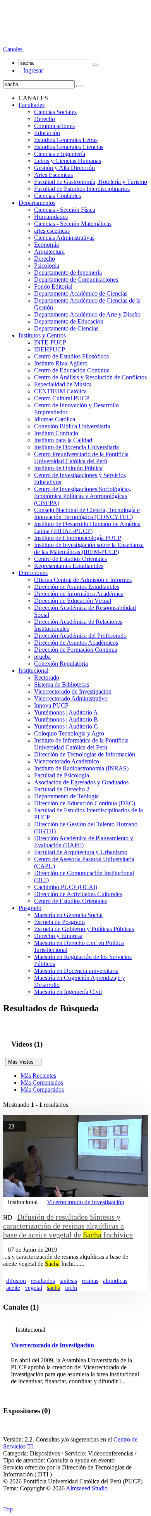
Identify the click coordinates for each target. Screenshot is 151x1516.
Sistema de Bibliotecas (61, 684)
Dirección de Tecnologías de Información (84, 754)
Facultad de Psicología (61, 775)
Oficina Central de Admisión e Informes (83, 579)
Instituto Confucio (56, 433)
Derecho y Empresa (58, 936)
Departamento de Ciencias (66, 328)
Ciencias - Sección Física (64, 209)
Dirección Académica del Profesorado (80, 635)
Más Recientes (38, 1075)
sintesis (68, 1280)
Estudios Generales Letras (66, 140)
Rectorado (46, 677)
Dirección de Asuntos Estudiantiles (76, 586)
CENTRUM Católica (60, 391)
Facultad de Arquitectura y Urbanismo (80, 852)
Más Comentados (42, 1082)
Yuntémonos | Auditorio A (66, 712)
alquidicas (115, 1280)
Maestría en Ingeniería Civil (68, 991)
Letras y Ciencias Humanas (67, 160)
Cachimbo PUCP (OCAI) (65, 887)
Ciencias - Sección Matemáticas (73, 223)
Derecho (44, 119)
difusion (16, 1280)
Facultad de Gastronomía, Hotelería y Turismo (90, 181)
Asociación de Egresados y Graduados (81, 782)
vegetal (33, 1287)
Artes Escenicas (53, 174)
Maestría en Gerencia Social (68, 915)
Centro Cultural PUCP (61, 398)
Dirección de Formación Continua (75, 649)
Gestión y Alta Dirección (64, 167)
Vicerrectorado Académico (66, 761)
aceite (13, 1287)
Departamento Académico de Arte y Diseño (87, 314)
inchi (71, 1287)
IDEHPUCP (49, 349)
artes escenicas (52, 230)
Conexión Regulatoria (61, 663)
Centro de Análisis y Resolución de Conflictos (90, 377)
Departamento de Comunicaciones (76, 279)
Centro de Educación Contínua (72, 370)
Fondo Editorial (53, 286)
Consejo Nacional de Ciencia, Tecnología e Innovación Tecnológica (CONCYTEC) (87, 513)
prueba (42, 656)
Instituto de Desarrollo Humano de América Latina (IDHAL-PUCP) (87, 527)
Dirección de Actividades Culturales (78, 894)
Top (8, 1509)
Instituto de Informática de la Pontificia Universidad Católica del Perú (81, 744)
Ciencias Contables (57, 195)
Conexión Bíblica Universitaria (72, 426)
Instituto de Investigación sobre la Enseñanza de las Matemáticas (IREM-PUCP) (89, 548)
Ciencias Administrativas (64, 237)
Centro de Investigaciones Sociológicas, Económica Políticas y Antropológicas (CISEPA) (82, 496)
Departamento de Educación (68, 321)
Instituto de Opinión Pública (68, 468)
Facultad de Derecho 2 (61, 789)
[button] (13, 49)
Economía (46, 244)
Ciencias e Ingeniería (59, 154)
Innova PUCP (51, 705)
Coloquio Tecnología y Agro (69, 733)
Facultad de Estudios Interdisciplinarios (82, 188)
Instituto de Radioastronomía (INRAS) (81, 768)
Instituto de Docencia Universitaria (76, 447)
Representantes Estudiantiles (68, 565)
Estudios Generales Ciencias (68, 147)
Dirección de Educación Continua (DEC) (84, 803)
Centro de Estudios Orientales (70, 559)
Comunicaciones (54, 126)
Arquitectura (49, 251)
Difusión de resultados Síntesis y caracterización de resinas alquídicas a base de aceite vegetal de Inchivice (68, 1226)
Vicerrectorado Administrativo (71, 698)
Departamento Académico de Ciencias (80, 293)
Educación (47, 133)
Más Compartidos (42, 1089)
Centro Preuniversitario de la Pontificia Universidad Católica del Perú (81, 457)
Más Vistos (23, 1062)
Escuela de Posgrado (59, 922)
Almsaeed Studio (87, 1488)
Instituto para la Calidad (63, 440)
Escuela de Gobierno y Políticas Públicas (84, 929)
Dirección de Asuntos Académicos (76, 642)
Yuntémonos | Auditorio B (66, 719)
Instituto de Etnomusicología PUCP (77, 538)
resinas (90, 1280)
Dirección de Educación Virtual (72, 600)
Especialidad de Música (63, 384)
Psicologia (46, 265)
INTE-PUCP (50, 342)
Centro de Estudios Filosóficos (71, 356)
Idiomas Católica (54, 419)
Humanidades (51, 216)
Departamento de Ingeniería (68, 272)
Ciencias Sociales (55, 112)
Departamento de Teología (66, 796)
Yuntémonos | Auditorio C (66, 726)
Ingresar (31, 70)
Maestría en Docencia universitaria (76, 970)
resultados (43, 1280)
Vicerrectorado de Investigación (73, 691)
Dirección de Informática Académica (79, 593)
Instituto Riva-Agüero (61, 363)
